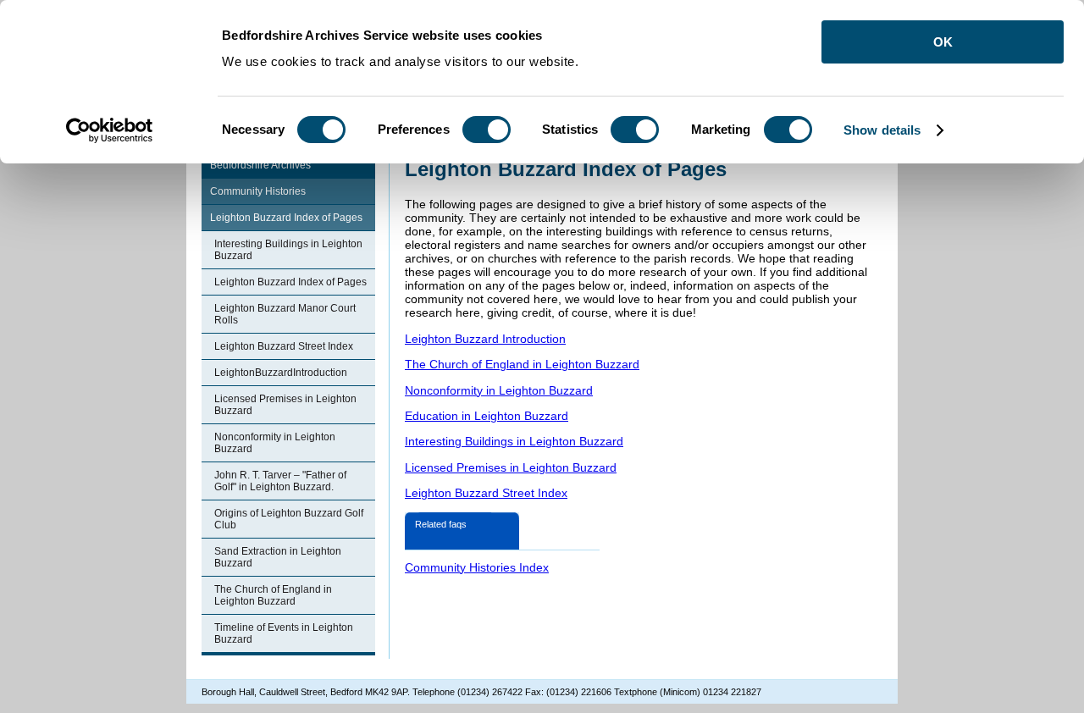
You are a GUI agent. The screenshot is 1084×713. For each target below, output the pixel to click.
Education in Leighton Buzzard (486, 416)
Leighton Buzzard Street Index (283, 346)
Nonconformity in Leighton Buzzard (274, 443)
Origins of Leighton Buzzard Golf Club (288, 519)
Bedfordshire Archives (260, 165)
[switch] (486, 129)
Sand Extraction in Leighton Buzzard (277, 557)
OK (943, 42)
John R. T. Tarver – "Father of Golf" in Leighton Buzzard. (280, 481)
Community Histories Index (477, 567)
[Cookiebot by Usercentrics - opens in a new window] (110, 130)
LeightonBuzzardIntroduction (280, 373)
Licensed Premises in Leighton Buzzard (285, 405)
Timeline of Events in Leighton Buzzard (283, 633)
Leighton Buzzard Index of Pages (286, 218)
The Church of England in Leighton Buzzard (273, 595)
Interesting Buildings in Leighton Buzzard (288, 250)
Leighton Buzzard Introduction (485, 338)
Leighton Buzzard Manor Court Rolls (285, 314)
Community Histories (258, 191)
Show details (882, 130)
